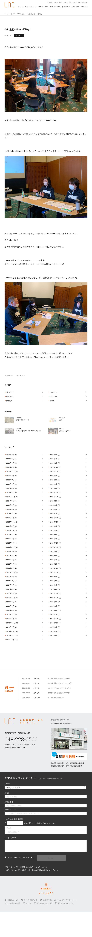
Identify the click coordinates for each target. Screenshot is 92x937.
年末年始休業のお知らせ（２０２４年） (60, 683)
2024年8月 (54, 501)
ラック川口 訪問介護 (30, 900)
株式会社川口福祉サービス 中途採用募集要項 (66, 766)
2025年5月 (10, 484)
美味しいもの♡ (64, 431)
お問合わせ (83, 2)
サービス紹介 (43, 6)
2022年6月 (54, 555)
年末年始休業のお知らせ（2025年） (59, 678)
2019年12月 (54, 618)
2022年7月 (10, 555)
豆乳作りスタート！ (22, 420)
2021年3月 (10, 589)
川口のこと (10, 392)
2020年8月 (54, 602)
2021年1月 (10, 593)
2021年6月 (54, 581)
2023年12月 (54, 518)
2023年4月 (54, 534)
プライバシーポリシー (15, 857)
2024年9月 (10, 501)
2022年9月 (10, 551)
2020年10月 (54, 597)
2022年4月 (54, 560)
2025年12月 (54, 467)
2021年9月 (10, 576)
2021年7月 (10, 581)
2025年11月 (10, 471)
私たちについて (30, 6)
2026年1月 (10, 467)
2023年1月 (10, 543)
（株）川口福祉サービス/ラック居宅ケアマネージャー (59, 900)
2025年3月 (10, 488)
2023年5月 (10, 534)
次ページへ (21, 375)
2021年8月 (54, 576)
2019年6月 (54, 631)
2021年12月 (54, 568)
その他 (52, 400)
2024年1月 (10, 518)
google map (67, 723)
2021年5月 (10, 585)
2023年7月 (10, 530)
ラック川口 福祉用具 (13, 903)
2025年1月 (10, 492)
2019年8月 (54, 627)
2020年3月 (10, 614)
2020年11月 (10, 597)
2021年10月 (54, 572)
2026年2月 (54, 463)
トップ (20, 6)
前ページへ (9, 375)
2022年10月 (54, 547)
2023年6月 (54, 530)
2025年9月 (10, 475)
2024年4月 (54, 509)
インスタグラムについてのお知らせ (59, 688)
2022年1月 (10, 568)
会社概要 (67, 6)
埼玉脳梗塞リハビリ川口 (65, 903)
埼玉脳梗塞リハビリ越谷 (44, 903)
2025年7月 (10, 480)
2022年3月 (10, 564)
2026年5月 (10, 459)
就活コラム (54, 396)
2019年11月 (10, 623)
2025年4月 (54, 484)
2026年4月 (54, 459)
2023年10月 (54, 522)
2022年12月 (54, 543)
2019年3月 (10, 639)
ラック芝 (28, 903)
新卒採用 (75, 6)
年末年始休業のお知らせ (56, 698)
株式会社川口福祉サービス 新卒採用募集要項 (66, 763)
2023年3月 (10, 539)
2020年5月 (10, 610)
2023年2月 (54, 539)
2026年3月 (10, 463)
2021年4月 (54, 585)
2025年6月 (54, 480)
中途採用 (84, 6)
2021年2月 (54, 589)
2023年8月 (54, 526)
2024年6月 (54, 505)
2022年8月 (54, 551)
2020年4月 (54, 610)
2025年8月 (54, 475)
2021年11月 (10, 572)
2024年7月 (10, 505)
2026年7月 (10, 454)
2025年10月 (54, 471)
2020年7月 (10, 606)
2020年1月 (10, 618)
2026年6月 (54, 454)
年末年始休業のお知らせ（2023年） (59, 693)
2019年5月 (10, 635)
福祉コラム (10, 396)
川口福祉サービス (12, 900)
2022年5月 (10, 560)
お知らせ (36, 678)
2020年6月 (54, 606)
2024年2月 (54, 513)
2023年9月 (10, 526)
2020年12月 (54, 593)
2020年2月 (54, 614)
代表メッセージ (55, 6)
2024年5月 (10, 509)
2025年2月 (54, 488)
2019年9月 (10, 627)
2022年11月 (10, 547)
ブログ (74, 2)
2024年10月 (54, 496)
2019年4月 (54, 635)
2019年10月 (54, 623)
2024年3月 (10, 513)
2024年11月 (10, 496)
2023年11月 (10, 522)
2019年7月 (10, 631)
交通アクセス (53, 2)
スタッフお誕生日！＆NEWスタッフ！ (28, 431)
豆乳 (60, 420)
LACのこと (19, 35)
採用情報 (9, 400)
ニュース (65, 2)
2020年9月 (10, 602)
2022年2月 (54, 564)
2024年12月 (54, 492)
